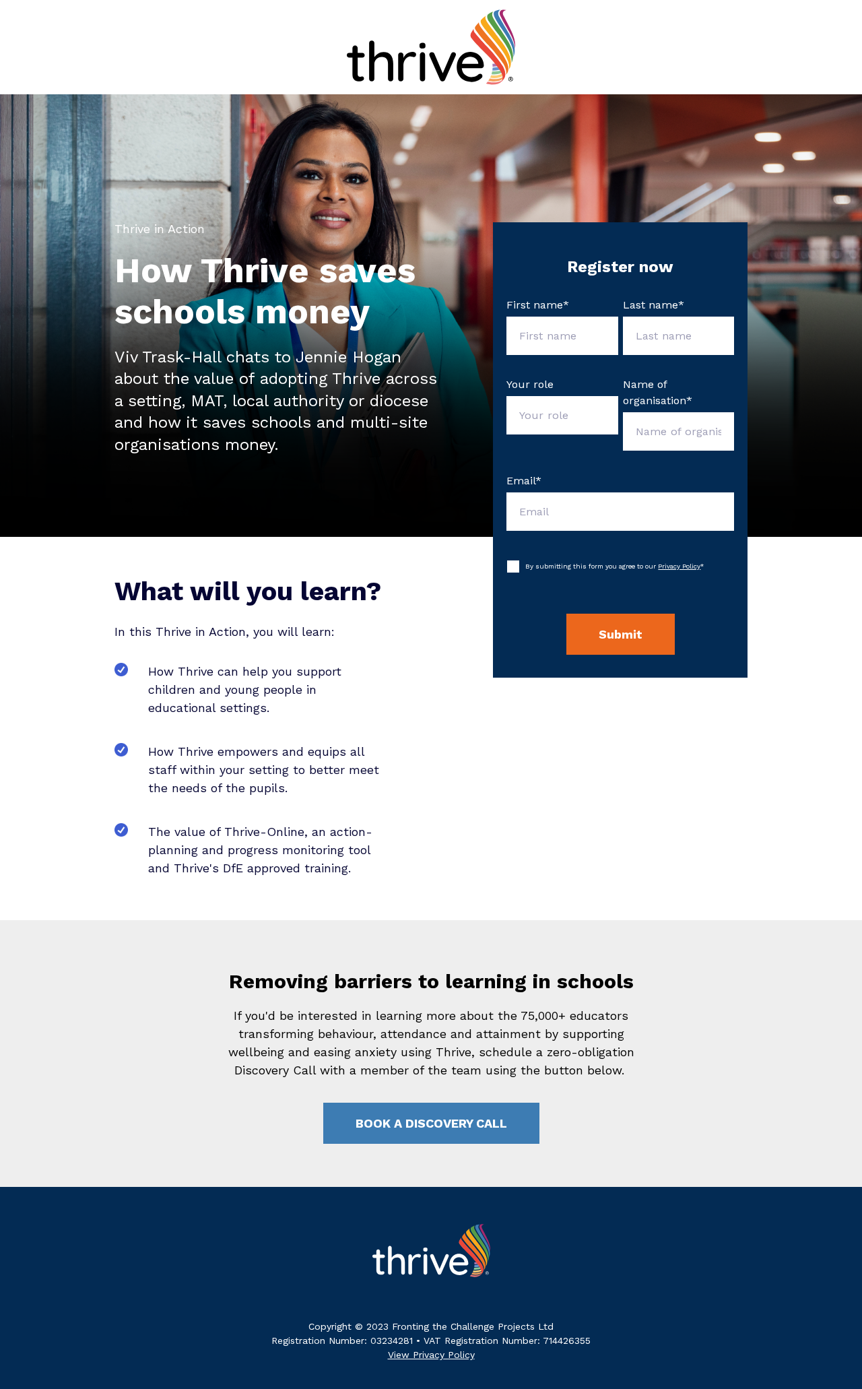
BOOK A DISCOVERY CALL (431, 1123)
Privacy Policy (679, 566)
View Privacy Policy (431, 1354)
